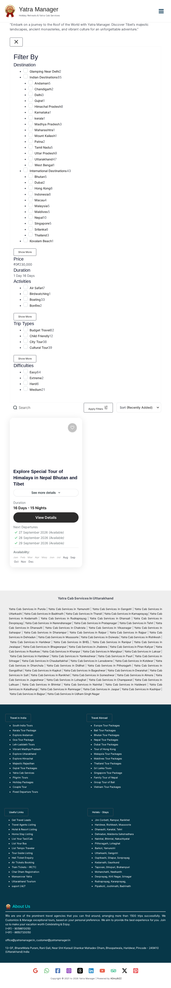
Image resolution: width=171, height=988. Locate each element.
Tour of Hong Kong (105, 749)
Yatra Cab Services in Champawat (110, 679)
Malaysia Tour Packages (108, 753)
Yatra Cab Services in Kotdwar (134, 660)
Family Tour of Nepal (106, 777)
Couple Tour (20, 786)
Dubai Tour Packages (106, 744)
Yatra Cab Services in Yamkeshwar (73, 656)
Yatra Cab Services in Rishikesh (141, 637)
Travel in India (18, 717)
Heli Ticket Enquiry (22, 857)
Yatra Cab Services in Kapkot (43, 670)
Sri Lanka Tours (103, 768)
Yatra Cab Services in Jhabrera (88, 646)
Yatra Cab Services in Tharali (84, 613)
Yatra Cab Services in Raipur (87, 632)
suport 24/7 (18, 886)
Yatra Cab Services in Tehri (136, 623)
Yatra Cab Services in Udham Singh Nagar (73, 694)
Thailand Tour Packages (107, 763)
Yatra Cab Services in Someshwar (93, 675)
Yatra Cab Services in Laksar (142, 651)
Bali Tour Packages (105, 730)
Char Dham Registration (25, 871)
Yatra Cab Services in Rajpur (128, 632)
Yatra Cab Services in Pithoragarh (109, 665)
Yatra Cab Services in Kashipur (141, 689)
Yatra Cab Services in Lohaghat (66, 679)
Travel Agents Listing (24, 824)
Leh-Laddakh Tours (24, 744)
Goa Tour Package (23, 739)
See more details (43, 492)
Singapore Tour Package (108, 772)
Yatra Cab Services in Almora (135, 675)
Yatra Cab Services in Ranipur (111, 642)
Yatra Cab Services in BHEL (71, 642)
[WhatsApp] (46, 970)
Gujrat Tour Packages (25, 768)
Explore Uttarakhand (24, 753)
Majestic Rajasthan (23, 763)
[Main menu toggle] (161, 11)
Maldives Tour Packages (108, 758)
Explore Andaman (23, 735)
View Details (46, 517)
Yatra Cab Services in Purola (27, 609)
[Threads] (80, 970)
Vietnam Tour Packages (107, 786)
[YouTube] (102, 970)
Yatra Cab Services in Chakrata (65, 627)
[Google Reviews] (35, 970)
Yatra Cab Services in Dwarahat (127, 670)
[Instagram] (69, 970)
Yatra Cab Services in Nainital (83, 684)
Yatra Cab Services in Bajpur (27, 694)
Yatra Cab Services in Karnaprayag (126, 613)
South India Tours (23, 725)
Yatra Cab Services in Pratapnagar (95, 623)
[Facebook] (58, 970)
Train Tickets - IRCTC (24, 867)
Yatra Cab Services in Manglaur (103, 651)
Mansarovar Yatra (22, 876)
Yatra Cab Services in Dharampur (45, 632)
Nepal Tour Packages (106, 739)
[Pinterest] (135, 970)
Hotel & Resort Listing (24, 829)
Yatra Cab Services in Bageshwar (84, 670)
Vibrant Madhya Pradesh (27, 749)
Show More (25, 252)
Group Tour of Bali (104, 782)
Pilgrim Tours (20, 777)
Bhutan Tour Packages (106, 735)
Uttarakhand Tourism (24, 881)
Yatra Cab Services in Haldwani (125, 684)
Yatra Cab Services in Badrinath (43, 613)
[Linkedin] (91, 970)
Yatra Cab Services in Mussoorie (58, 637)
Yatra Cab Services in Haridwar (30, 642)
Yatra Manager (38, 9)
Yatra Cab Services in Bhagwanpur (44, 646)
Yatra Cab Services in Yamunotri (69, 609)
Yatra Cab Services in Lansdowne (91, 660)
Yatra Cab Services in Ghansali (110, 618)
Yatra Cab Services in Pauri (115, 656)
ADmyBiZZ (116, 978)
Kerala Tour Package (24, 730)
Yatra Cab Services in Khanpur (61, 651)
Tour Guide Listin (21, 853)
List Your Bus (19, 843)
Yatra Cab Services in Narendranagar (48, 623)
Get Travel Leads (21, 820)
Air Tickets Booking (23, 862)
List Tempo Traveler (23, 848)
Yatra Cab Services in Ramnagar (60, 689)
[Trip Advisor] (113, 970)
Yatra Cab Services (23, 772)
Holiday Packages (23, 782)
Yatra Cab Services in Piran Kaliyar (131, 646)
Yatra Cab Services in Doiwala (100, 637)
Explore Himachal (23, 758)
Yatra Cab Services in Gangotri (112, 609)
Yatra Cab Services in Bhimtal (41, 684)
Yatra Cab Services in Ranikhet (50, 675)
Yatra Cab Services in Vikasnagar (110, 627)
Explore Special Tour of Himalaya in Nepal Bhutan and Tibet (45, 477)
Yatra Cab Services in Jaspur (101, 689)
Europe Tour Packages (107, 725)
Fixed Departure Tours (25, 791)
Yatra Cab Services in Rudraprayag (63, 618)
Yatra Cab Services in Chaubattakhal (45, 660)
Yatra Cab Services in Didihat (66, 665)
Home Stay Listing (22, 834)
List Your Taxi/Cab (22, 838)
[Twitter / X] (124, 970)
